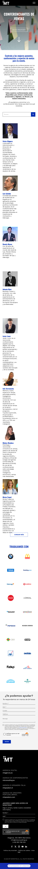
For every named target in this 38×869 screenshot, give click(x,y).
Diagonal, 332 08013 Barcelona (19, 838)
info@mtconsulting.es (19, 840)
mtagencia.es (8, 773)
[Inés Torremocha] (10, 378)
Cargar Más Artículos (19, 535)
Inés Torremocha (8, 388)
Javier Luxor (7, 336)
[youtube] (22, 847)
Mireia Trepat (7, 497)
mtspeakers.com (9, 797)
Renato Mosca (7, 244)
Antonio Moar (7, 289)
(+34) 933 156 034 (19, 842)
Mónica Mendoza (8, 443)
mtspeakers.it (8, 788)
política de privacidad (23, 727)
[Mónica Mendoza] (10, 432)
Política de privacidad (10, 850)
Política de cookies (24, 850)
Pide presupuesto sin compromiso (19, 866)
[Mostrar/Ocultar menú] (34, 3)
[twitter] (15, 847)
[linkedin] (26, 847)
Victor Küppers (8, 141)
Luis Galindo (7, 193)
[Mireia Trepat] (10, 486)
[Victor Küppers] (10, 130)
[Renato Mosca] (10, 233)
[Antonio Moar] (10, 278)
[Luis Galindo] (10, 183)
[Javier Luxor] (10, 325)
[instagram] (19, 847)
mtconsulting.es (9, 780)
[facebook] (12, 847)
